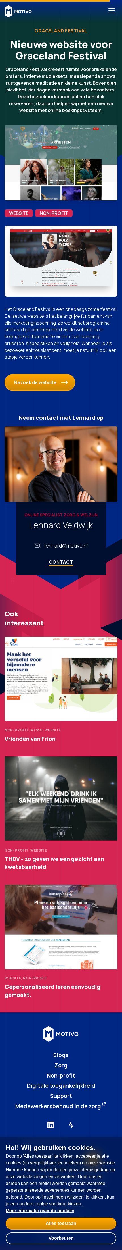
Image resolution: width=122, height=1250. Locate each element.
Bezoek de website (35, 382)
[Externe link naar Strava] (71, 1125)
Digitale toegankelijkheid (61, 1085)
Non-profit (61, 1075)
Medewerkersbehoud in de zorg (58, 1106)
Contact (61, 562)
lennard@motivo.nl (66, 545)
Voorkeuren (61, 1238)
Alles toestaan (61, 1223)
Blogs (61, 1055)
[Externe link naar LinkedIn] (50, 1125)
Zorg (61, 1065)
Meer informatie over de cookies (40, 1210)
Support (61, 1096)
